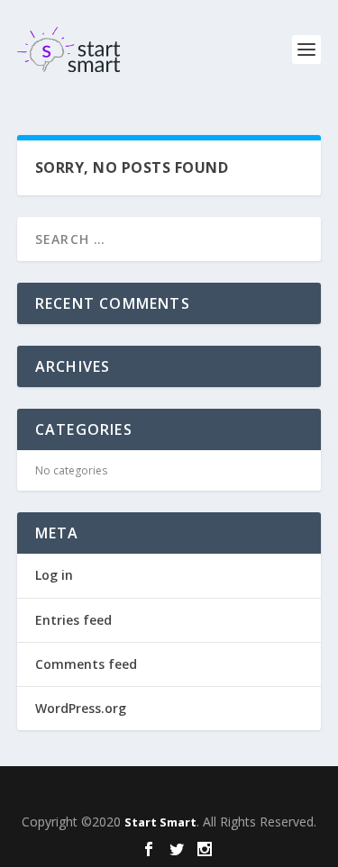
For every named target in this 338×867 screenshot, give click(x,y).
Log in (54, 574)
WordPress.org (80, 708)
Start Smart (160, 822)
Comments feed (86, 664)
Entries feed (73, 619)
